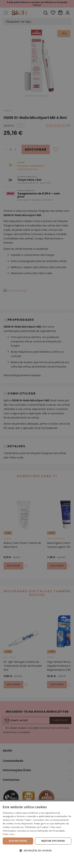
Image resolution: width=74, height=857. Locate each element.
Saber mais (9, 834)
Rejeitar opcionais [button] (53, 840)
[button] (37, 850)
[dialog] (37, 829)
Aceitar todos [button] (18, 840)
